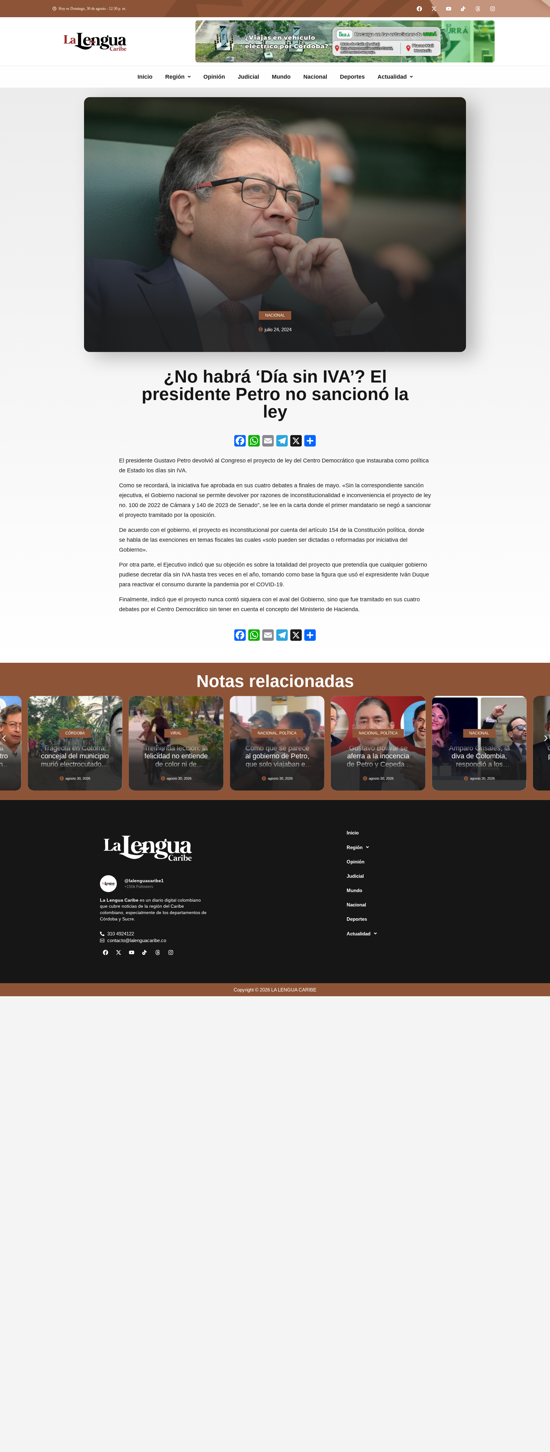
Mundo (281, 77)
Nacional (315, 77)
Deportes (352, 77)
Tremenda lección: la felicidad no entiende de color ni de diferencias (77, 760)
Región (175, 77)
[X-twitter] (433, 8)
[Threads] (477, 8)
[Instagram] (492, 8)
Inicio (145, 77)
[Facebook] (419, 8)
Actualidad (392, 77)
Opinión (214, 77)
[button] (178, 76)
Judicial (248, 77)
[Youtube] (448, 8)
